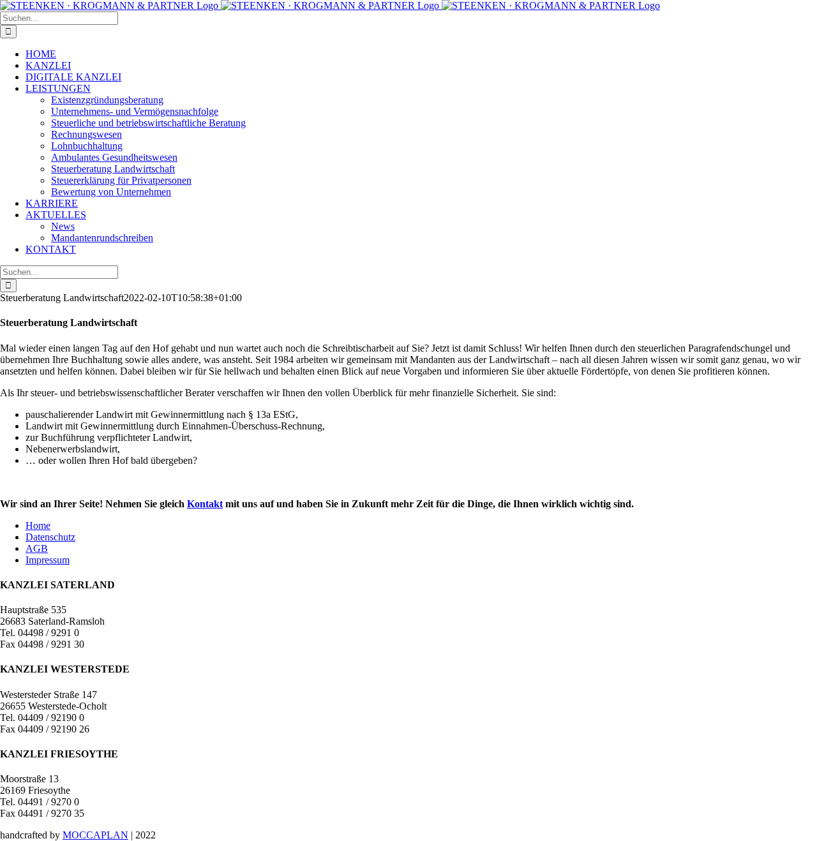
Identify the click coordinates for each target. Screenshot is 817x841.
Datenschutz (50, 537)
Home (38, 525)
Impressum (48, 559)
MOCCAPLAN (95, 835)
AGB (37, 548)
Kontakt (205, 503)
